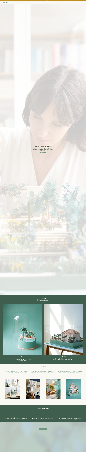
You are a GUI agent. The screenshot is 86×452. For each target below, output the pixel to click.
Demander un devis (37, 2)
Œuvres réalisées (43, 2)
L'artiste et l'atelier (32, 2)
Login (82, 2)
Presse (40, 2)
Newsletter (49, 2)
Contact (46, 2)
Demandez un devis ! (43, 152)
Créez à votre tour (53, 2)
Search (80, 2)
